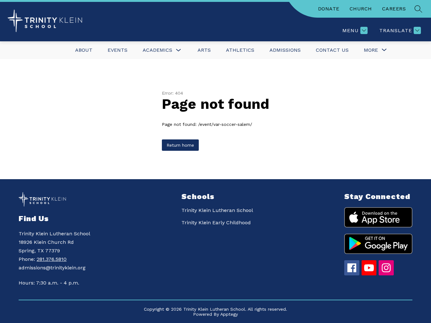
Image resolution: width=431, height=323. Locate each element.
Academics (157, 50)
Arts (204, 50)
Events (117, 50)
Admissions (285, 50)
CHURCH (361, 9)
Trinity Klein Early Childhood (216, 223)
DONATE (328, 9)
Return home (180, 145)
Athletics (240, 50)
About (83, 50)
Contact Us (332, 50)
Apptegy (229, 314)
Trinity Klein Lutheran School (217, 210)
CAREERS (394, 9)
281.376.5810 (52, 259)
